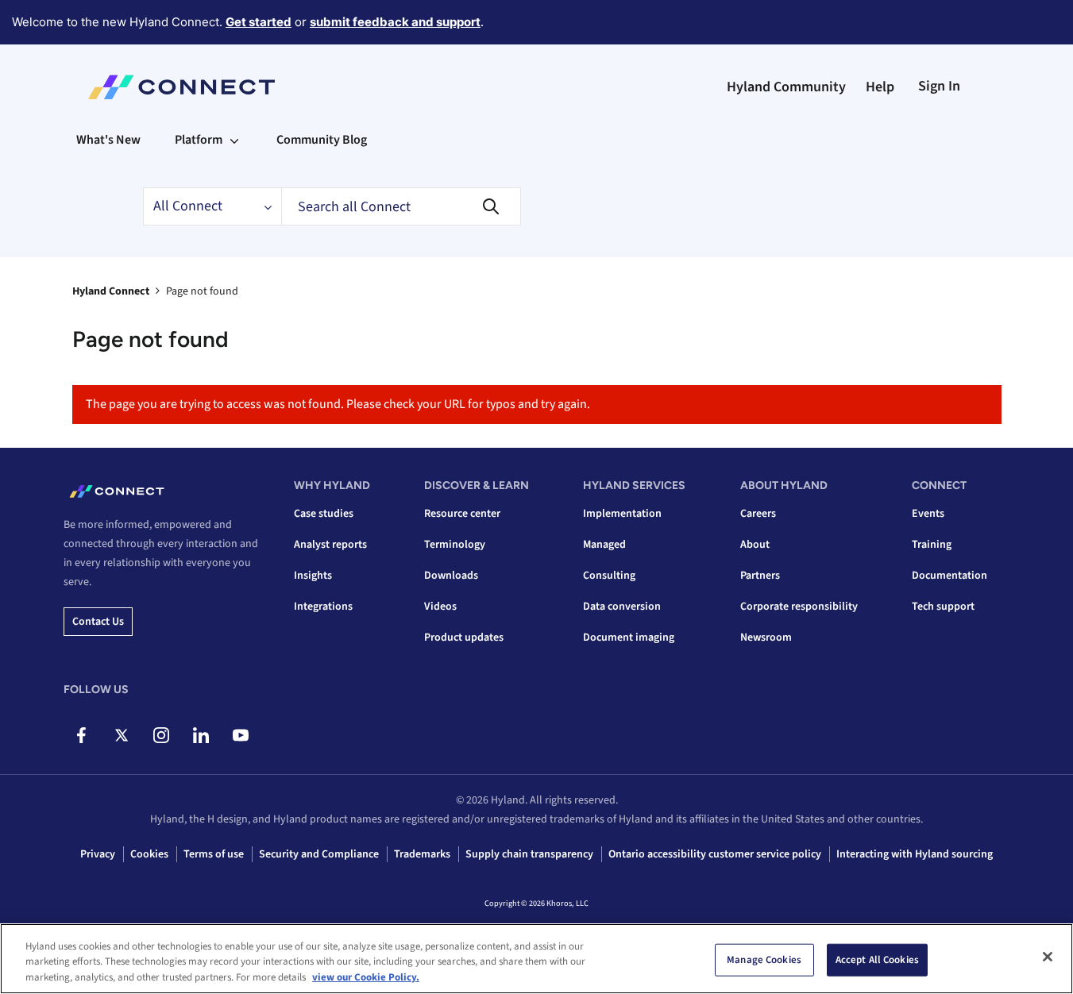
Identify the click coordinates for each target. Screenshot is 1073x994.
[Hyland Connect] (181, 87)
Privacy (97, 854)
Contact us (98, 622)
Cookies (149, 854)
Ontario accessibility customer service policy (714, 854)
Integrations (323, 607)
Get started (258, 21)
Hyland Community (786, 87)
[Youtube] (240, 735)
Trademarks (422, 854)
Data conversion (622, 607)
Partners (760, 576)
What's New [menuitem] (108, 139)
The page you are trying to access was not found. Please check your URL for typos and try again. (338, 404)
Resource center (462, 514)
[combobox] (401, 206)
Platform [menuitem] (198, 139)
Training (931, 545)
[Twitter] (121, 735)
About (755, 545)
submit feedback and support (395, 21)
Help (880, 87)
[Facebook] (81, 735)
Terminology (454, 545)
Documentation (949, 576)
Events (928, 514)
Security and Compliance (319, 854)
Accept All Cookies (877, 959)
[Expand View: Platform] (234, 140)
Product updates (464, 637)
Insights (313, 576)
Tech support (943, 607)
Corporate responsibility (799, 607)
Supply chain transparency (529, 854)
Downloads (451, 576)
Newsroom (766, 637)
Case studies (323, 514)
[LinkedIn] (200, 735)
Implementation (622, 514)
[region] (536, 958)
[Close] (1047, 956)
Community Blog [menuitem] (321, 139)
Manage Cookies (764, 959)
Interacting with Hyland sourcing (914, 854)
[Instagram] (161, 735)
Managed (604, 545)
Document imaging (628, 637)
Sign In (939, 86)
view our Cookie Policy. (365, 977)
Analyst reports (330, 545)
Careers (758, 514)
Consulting (609, 576)
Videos (440, 607)
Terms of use (213, 854)
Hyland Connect (110, 291)
